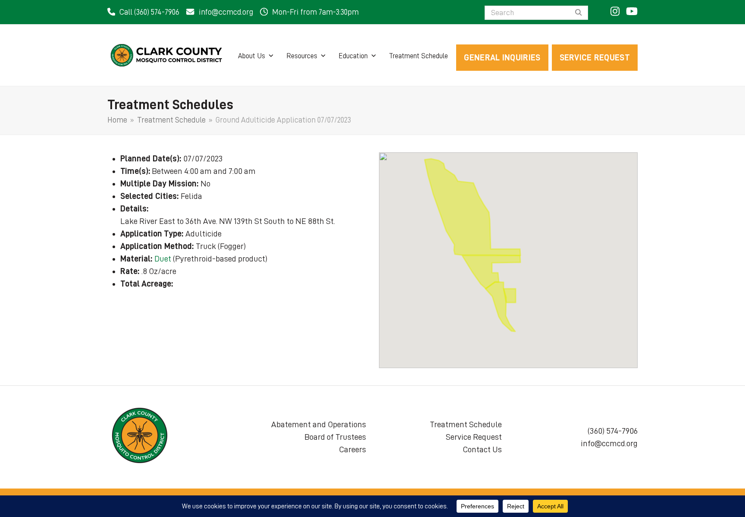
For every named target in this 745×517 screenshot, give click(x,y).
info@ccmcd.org (226, 12)
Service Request (474, 436)
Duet (162, 258)
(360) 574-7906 (613, 430)
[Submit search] (578, 13)
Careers (352, 449)
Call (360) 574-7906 (149, 12)
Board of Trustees (335, 436)
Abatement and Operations (318, 424)
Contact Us (482, 449)
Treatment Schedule (466, 424)
